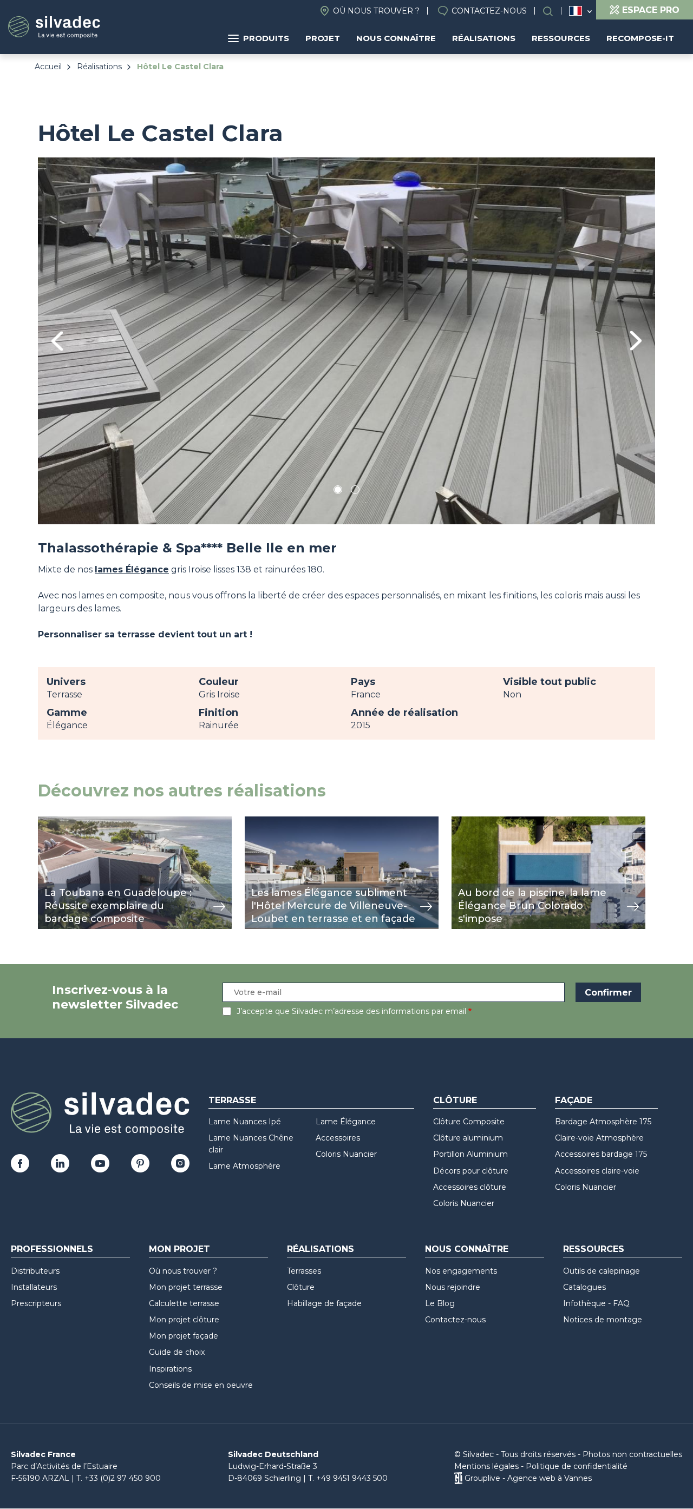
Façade (573, 1100)
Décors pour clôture (470, 1171)
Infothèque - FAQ (596, 1303)
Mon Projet (179, 1249)
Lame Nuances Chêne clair (250, 1144)
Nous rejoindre (452, 1287)
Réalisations (483, 38)
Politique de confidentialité (576, 1466)
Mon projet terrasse (186, 1287)
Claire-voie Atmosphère (599, 1138)
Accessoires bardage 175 (601, 1154)
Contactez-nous (489, 11)
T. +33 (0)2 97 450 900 (118, 1478)
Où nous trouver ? (376, 11)
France (575, 11)
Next (636, 340)
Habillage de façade (324, 1303)
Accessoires (338, 1138)
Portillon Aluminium (470, 1154)
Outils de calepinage (601, 1271)
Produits (266, 38)
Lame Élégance (346, 1121)
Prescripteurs (36, 1303)
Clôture (455, 1100)
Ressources (561, 38)
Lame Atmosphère (244, 1166)
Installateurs (34, 1287)
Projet (322, 38)
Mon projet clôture (184, 1320)
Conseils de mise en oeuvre (201, 1385)
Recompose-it (640, 38)
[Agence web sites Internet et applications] (458, 1478)
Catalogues (584, 1287)
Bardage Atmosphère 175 (603, 1121)
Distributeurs (35, 1271)
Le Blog (440, 1303)
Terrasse (232, 1100)
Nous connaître (396, 38)
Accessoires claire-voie (597, 1171)
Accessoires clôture (469, 1187)
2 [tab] (355, 491)
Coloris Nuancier (346, 1154)
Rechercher (553, 11)
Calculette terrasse (184, 1303)
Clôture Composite (469, 1121)
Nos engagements (461, 1271)
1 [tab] (337, 491)
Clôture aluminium (468, 1138)
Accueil (48, 66)
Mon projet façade (183, 1336)
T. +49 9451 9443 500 (348, 1478)
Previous (57, 341)
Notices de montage (602, 1320)
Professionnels (52, 1249)
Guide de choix (177, 1352)
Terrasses (304, 1271)
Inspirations (170, 1369)
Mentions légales (486, 1466)
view (47, 822)
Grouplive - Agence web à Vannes (528, 1478)
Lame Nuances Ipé (244, 1121)
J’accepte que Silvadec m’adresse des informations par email (351, 1011)
